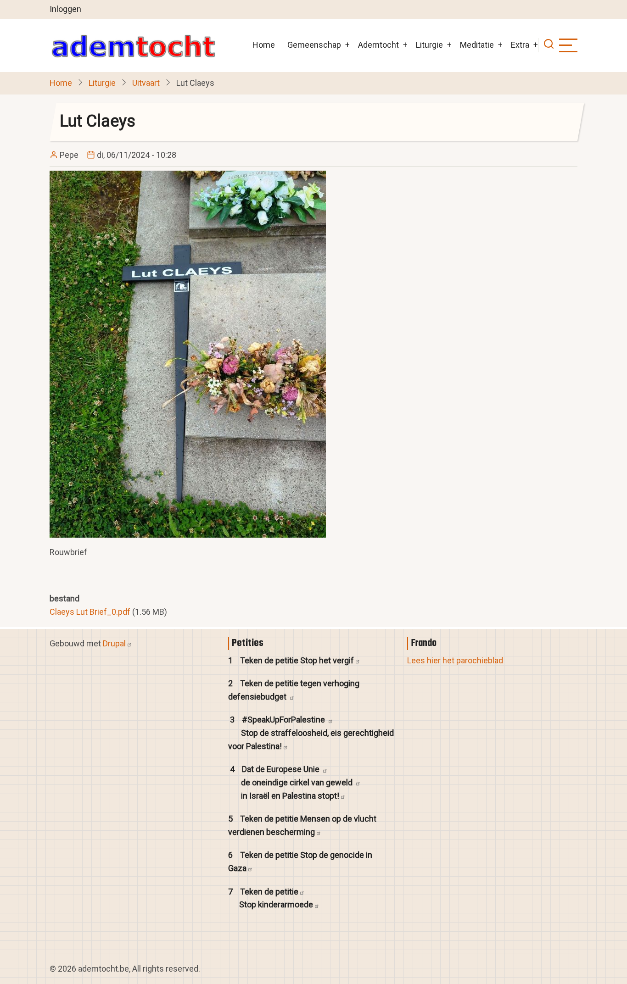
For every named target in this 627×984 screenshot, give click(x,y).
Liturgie (429, 45)
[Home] (133, 45)
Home (263, 45)
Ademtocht (378, 45)
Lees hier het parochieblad (455, 660)
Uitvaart (146, 83)
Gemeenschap (314, 45)
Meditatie (477, 45)
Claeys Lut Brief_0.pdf (90, 612)
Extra (520, 45)
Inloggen (65, 9)
